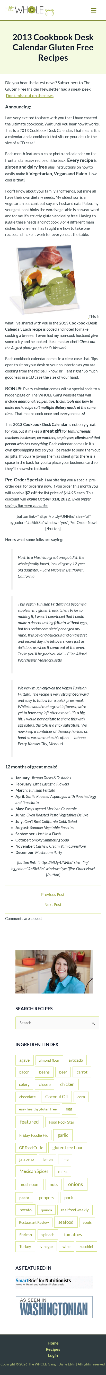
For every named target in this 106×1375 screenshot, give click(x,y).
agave (24, 1060)
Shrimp (25, 1234)
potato (26, 1209)
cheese (45, 1084)
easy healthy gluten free (38, 1109)
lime (64, 1159)
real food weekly (75, 1209)
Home (53, 1342)
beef (63, 1072)
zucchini (86, 1246)
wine (66, 1246)
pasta (24, 1197)
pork (68, 1197)
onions (75, 1184)
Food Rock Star (61, 1122)
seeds (87, 1222)
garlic (63, 1135)
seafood (66, 1222)
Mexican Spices (34, 1171)
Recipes (53, 1349)
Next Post (53, 905)
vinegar (46, 1246)
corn (81, 1096)
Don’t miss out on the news (30, 95)
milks (62, 1171)
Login (53, 1355)
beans (44, 1071)
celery (24, 1084)
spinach (47, 1234)
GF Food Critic (31, 1148)
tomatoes (73, 1234)
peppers (46, 1197)
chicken (67, 1084)
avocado (76, 1060)
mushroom (30, 1184)
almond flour (49, 1060)
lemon (48, 1159)
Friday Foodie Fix (33, 1135)
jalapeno (26, 1159)
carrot (82, 1071)
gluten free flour (67, 1147)
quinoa (46, 1210)
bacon (24, 1072)
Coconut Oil (56, 1096)
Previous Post (53, 895)
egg (69, 1108)
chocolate (27, 1096)
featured (29, 1122)
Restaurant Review (34, 1222)
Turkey (25, 1246)
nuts (54, 1184)
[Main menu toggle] (94, 10)
